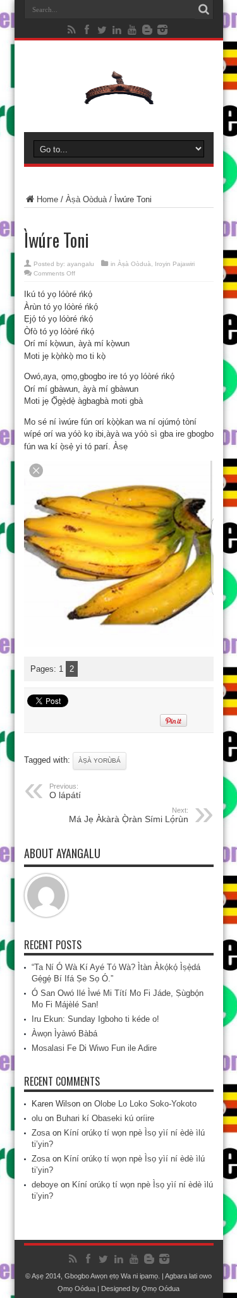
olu (37, 1118)
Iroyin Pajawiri (175, 263)
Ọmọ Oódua (77, 1288)
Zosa (41, 1132)
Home (47, 199)
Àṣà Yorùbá (99, 760)
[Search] (204, 9)
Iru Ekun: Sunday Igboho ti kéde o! (95, 1019)
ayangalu (80, 263)
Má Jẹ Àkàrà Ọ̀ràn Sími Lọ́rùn (128, 815)
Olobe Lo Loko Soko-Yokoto (145, 1103)
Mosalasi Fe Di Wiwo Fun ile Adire (94, 1048)
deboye (45, 1184)
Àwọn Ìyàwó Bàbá (64, 1033)
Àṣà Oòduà (86, 199)
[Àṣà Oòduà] (118, 100)
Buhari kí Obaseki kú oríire (105, 1118)
